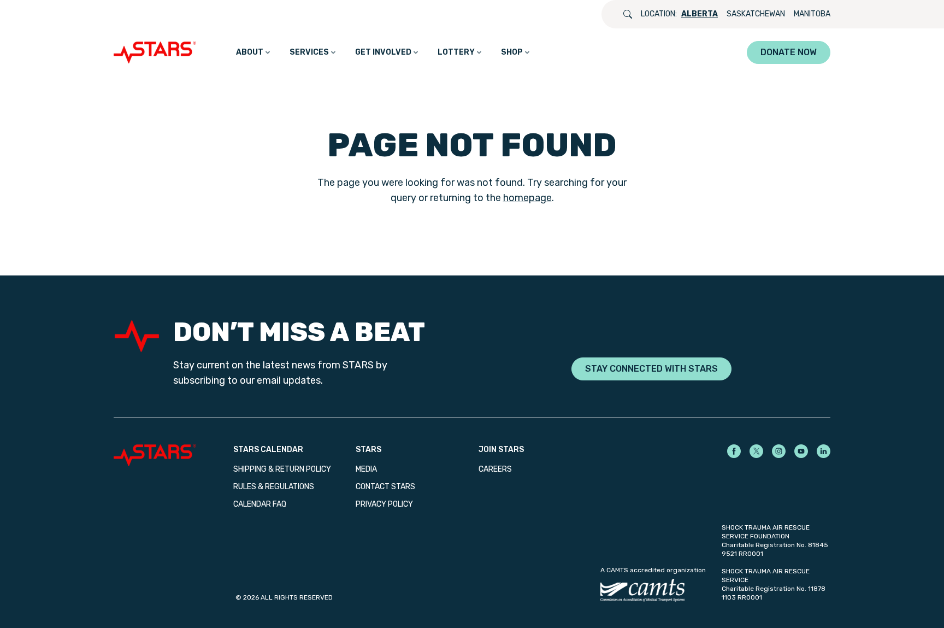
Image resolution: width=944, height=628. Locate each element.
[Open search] (627, 14)
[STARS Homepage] (173, 455)
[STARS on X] (756, 451)
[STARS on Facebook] (734, 451)
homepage (527, 198)
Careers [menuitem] (495, 469)
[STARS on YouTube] (801, 451)
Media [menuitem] (366, 469)
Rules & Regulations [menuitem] (273, 486)
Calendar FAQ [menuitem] (259, 504)
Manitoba (812, 14)
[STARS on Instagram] (779, 451)
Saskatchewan (756, 14)
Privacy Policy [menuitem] (384, 504)
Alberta (699, 14)
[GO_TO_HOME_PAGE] (157, 52)
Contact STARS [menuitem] (385, 486)
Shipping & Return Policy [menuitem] (282, 469)
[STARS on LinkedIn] (823, 451)
